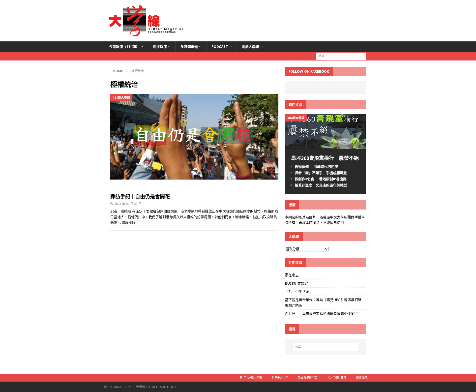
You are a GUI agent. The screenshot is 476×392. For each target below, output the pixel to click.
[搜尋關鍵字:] (341, 56)
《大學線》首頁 (336, 377)
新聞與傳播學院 (307, 377)
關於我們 (361, 377)
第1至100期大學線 (250, 377)
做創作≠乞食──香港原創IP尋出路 (321, 179)
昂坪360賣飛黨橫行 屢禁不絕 (325, 158)
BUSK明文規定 (296, 283)
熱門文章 (295, 104)
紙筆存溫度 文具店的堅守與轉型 (321, 185)
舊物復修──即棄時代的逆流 (316, 166)
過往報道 (160, 46)
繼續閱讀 (129, 222)
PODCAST (219, 46)
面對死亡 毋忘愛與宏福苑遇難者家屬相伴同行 (322, 313)
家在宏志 (292, 274)
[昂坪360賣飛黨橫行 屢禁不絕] (325, 145)
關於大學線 (250, 46)
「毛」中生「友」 (299, 291)
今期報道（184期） (124, 46)
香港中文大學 (280, 377)
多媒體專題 (189, 46)
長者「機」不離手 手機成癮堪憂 (321, 172)
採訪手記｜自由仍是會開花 (140, 196)
